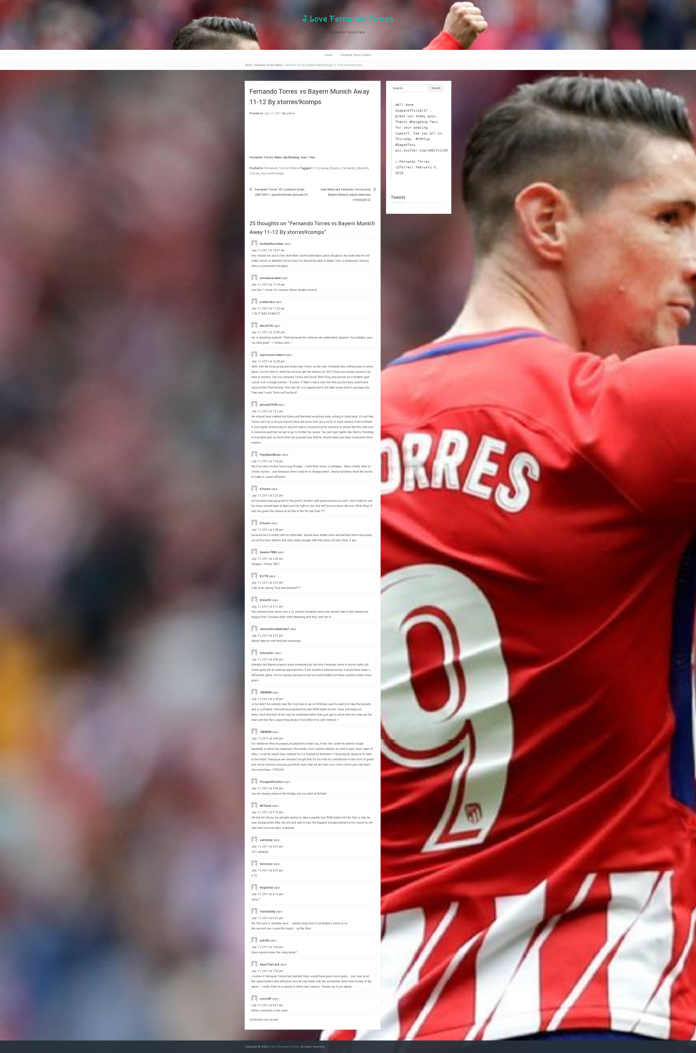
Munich (362, 168)
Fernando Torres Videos (356, 55)
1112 (315, 168)
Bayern (335, 168)
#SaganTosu (405, 145)
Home (328, 55)
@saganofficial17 (411, 110)
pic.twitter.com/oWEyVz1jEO (421, 150)
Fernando (349, 168)
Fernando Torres (261, 157)
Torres (254, 173)
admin (290, 113)
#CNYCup (423, 139)
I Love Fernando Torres (348, 18)
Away (324, 168)
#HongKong (418, 122)
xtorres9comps (272, 173)
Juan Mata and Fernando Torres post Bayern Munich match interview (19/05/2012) (345, 195)
